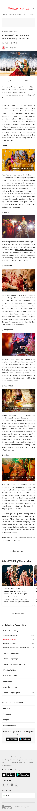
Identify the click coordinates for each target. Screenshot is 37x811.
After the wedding (10, 687)
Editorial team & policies (17, 763)
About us (4, 763)
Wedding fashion (9, 670)
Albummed (29, 288)
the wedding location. (20, 260)
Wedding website (7, 765)
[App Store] (8, 776)
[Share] (9, 81)
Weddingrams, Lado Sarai (22, 168)
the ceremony (28, 183)
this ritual (16, 378)
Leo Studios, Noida (25, 352)
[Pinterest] (12, 785)
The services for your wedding (14, 664)
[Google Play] (23, 776)
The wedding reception (11, 693)
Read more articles (17, 613)
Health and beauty (10, 676)
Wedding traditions (23, 14)
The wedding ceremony (11, 653)
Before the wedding (8, 14)
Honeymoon (7, 681)
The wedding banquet (11, 659)
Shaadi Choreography (25, 73)
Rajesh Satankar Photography (20, 478)
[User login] (34, 9)
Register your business (24, 760)
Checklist (6, 708)
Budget (6, 720)
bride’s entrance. (8, 316)
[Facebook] (3, 785)
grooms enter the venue (23, 250)
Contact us (5, 757)
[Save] (26, 81)
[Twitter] (7, 785)
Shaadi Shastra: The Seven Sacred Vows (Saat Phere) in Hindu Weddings (15, 592)
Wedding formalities (10, 644)
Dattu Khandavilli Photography (19, 408)
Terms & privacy (16, 757)
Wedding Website (9, 725)
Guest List (7, 714)
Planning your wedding (10, 636)
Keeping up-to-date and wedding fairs (16, 648)
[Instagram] (16, 785)
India (7, 795)
